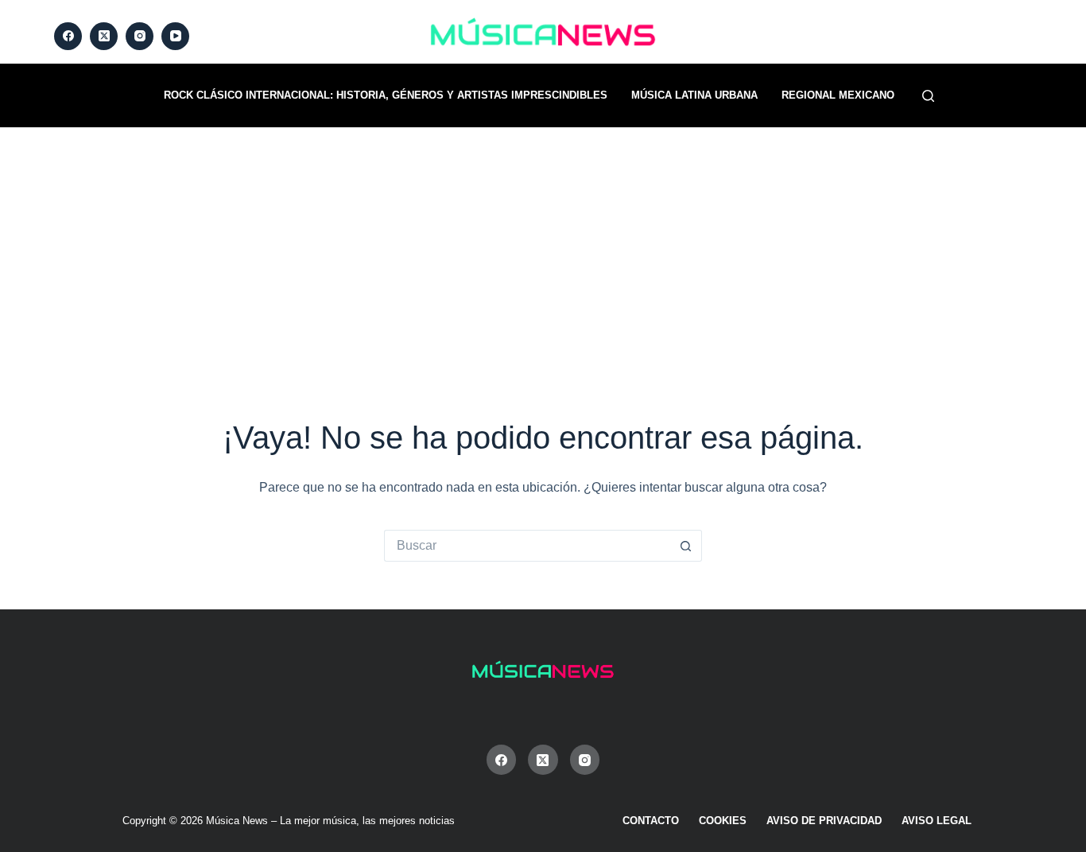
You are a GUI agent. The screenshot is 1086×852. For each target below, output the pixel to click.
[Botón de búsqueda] (686, 546)
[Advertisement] (543, 246)
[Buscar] (928, 96)
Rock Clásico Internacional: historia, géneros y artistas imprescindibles (385, 95)
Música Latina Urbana (694, 95)
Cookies (723, 821)
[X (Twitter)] (104, 36)
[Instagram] (139, 36)
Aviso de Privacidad (824, 821)
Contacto (651, 821)
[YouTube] (175, 36)
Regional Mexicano (838, 95)
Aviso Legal (937, 821)
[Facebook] (68, 36)
